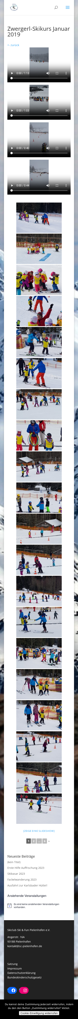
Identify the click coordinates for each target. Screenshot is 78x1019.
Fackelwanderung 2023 (22, 879)
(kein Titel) (13, 862)
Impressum (14, 968)
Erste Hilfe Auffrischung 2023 (25, 868)
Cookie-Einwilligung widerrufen (39, 1013)
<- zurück (13, 45)
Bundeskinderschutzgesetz (24, 977)
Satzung (12, 964)
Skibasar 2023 (16, 873)
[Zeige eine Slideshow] (39, 831)
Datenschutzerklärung (21, 973)
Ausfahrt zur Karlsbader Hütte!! (27, 885)
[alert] (39, 906)
